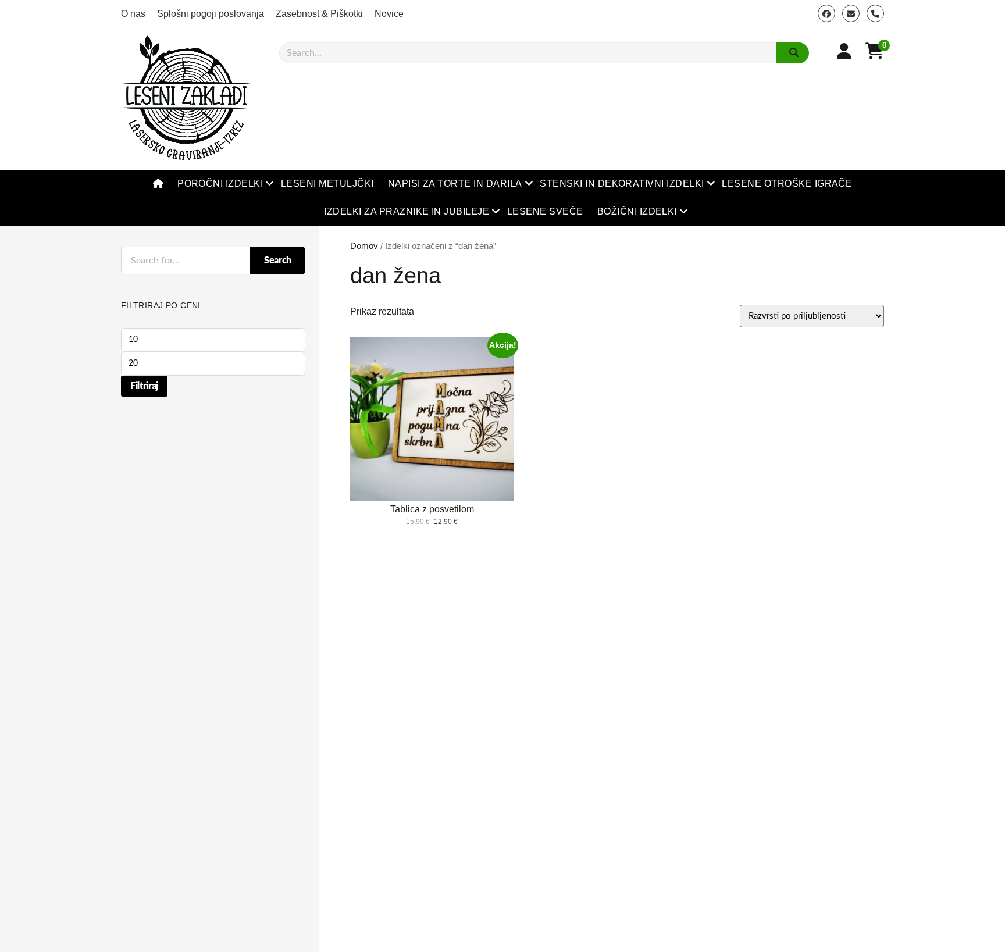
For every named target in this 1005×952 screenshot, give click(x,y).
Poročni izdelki (220, 183)
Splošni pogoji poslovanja (210, 14)
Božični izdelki (637, 211)
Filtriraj (144, 386)
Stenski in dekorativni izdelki (622, 183)
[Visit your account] (844, 51)
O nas (133, 14)
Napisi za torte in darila (455, 183)
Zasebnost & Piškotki (319, 14)
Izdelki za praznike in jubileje (406, 211)
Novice (389, 14)
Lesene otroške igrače (787, 183)
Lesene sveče (545, 211)
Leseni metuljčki (327, 183)
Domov (364, 246)
